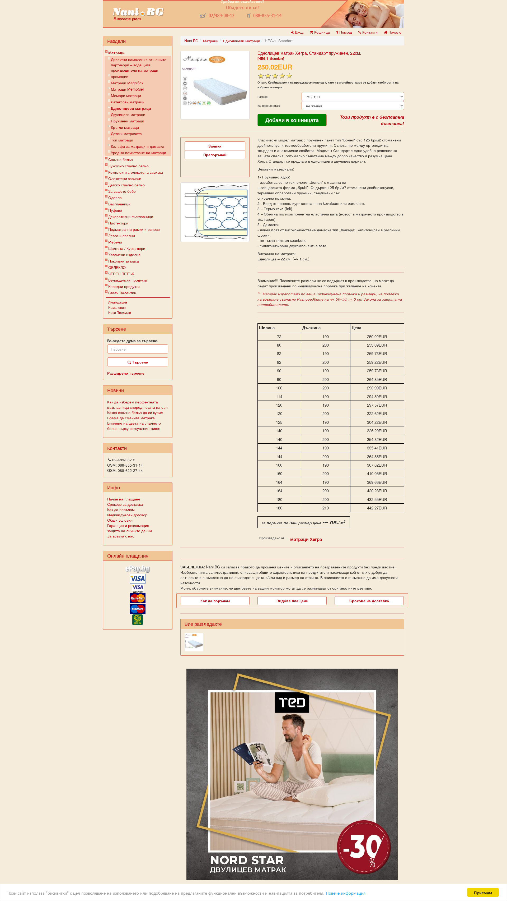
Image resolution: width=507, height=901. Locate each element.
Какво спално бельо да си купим (135, 412)
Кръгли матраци (125, 127)
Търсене (139, 362)
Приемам (483, 892)
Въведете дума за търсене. (132, 340)
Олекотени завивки (124, 178)
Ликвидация (117, 302)
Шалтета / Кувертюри (126, 248)
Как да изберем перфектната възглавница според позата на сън (137, 404)
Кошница (321, 32)
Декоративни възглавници (130, 216)
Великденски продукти (127, 280)
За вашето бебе (122, 191)
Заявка (214, 146)
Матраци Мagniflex (127, 82)
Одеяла (115, 197)
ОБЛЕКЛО (117, 267)
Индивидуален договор (127, 514)
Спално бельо (120, 159)
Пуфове (115, 210)
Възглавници (119, 203)
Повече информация (345, 892)
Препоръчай (215, 154)
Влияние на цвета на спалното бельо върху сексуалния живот (134, 425)
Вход (298, 32)
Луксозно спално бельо (128, 165)
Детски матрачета (126, 133)
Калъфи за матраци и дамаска (137, 146)
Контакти (369, 32)
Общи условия (120, 520)
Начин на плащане (123, 499)
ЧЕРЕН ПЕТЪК (121, 273)
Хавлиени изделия (124, 254)
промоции (119, 76)
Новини (115, 390)
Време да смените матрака (131, 417)
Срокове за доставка (125, 504)
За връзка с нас (120, 536)
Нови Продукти (119, 312)
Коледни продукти (124, 286)
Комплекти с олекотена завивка (135, 172)
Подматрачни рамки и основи (134, 229)
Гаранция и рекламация (128, 525)
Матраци (116, 52)
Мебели (115, 242)
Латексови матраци (127, 101)
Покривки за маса (123, 261)
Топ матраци (122, 139)
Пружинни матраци (127, 120)
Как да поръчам (121, 509)
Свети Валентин (122, 292)
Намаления (117, 307)
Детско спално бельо (126, 184)
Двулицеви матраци (128, 114)
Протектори (118, 223)
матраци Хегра (306, 539)
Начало (394, 32)
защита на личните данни (129, 530)
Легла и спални (121, 235)
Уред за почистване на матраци (138, 152)
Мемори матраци (126, 95)
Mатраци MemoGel (127, 89)
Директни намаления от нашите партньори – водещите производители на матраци (138, 65)
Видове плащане (292, 600)
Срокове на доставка (369, 600)
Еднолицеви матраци (131, 108)
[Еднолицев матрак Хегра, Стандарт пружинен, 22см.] (215, 85)
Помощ (345, 32)
